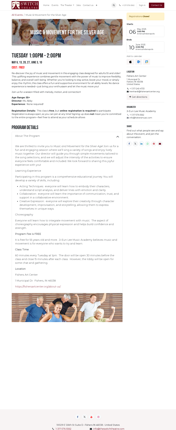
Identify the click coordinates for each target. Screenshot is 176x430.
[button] (113, 5)
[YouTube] (91, 417)
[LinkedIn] (141, 143)
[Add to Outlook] (138, 62)
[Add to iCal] (130, 62)
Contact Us (156, 5)
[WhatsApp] (147, 143)
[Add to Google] (146, 62)
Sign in (142, 5)
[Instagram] (98, 417)
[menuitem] (46, 5)
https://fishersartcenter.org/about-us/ (38, 286)
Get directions (139, 97)
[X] (135, 143)
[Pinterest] (153, 143)
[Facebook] (129, 143)
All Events (17, 15)
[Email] (160, 143)
